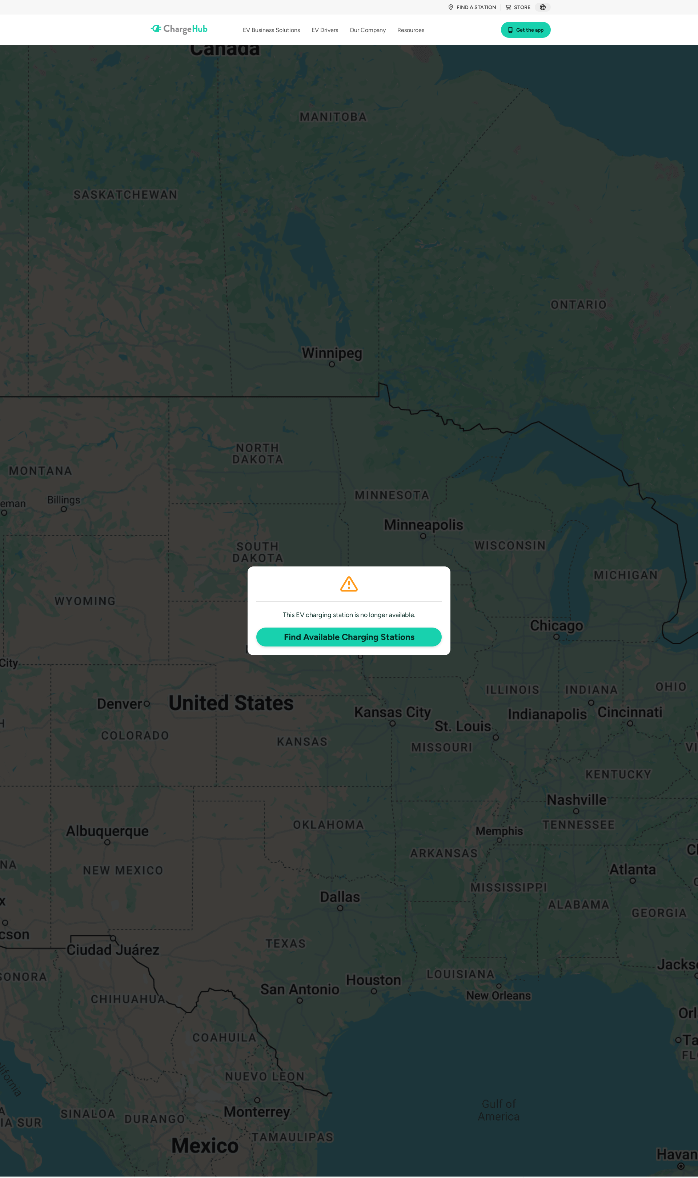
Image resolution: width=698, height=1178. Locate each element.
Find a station (476, 7)
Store (522, 7)
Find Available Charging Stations (349, 637)
